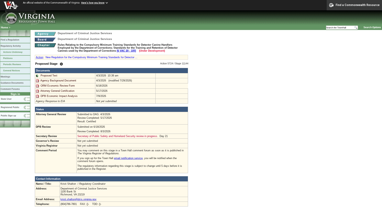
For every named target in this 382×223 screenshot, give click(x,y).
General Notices (11, 70)
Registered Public (10, 107)
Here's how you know (92, 2)
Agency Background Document (58, 80)
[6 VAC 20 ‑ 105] (126, 50)
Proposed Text (49, 75)
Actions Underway (12, 52)
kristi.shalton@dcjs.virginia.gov (78, 199)
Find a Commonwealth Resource (358, 5)
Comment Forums (10, 89)
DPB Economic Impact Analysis (59, 96)
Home (4, 27)
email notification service (128, 158)
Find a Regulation (10, 40)
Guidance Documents (12, 83)
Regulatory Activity (11, 46)
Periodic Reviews (12, 64)
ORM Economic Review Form (58, 85)
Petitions (8, 58)
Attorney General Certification (57, 90)
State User (6, 99)
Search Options (372, 27)
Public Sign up (8, 115)
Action (39, 57)
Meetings (5, 76)
